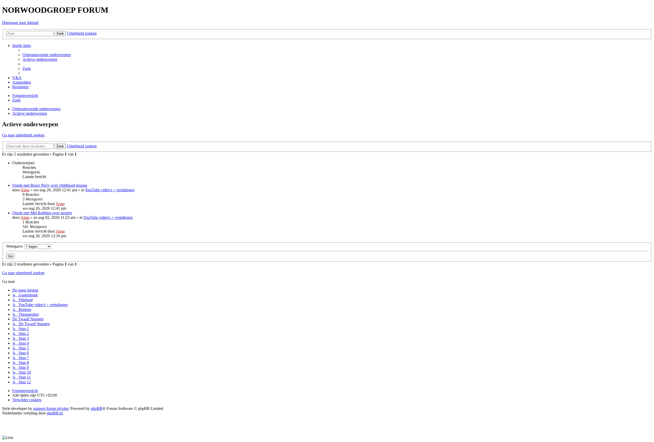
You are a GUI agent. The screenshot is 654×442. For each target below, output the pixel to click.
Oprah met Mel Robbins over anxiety (42, 213)
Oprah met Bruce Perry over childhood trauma (49, 185)
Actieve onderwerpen (29, 113)
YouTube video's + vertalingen (109, 190)
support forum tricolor (50, 408)
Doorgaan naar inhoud (20, 22)
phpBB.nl (55, 413)
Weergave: (15, 246)
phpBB (96, 408)
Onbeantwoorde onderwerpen (36, 109)
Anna (24, 190)
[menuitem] (46, 55)
